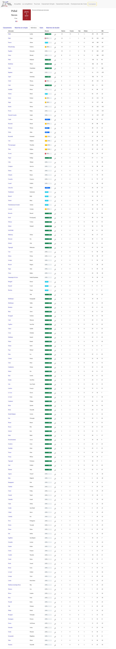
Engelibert (10, 538)
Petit (9, 418)
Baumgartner (11, 482)
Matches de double (52, 28)
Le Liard (10, 397)
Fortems (10, 546)
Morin (9, 409)
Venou (9, 55)
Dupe (9, 350)
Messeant (10, 128)
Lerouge (10, 260)
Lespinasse (10, 401)
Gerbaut (10, 358)
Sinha (9, 435)
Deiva (9, 520)
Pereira (9, 110)
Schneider (10, 627)
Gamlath (10, 555)
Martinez (10, 589)
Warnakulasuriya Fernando (14, 204)
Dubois (9, 170)
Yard (9, 465)
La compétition (27, 4)
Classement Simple (48, 4)
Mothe (9, 98)
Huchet (9, 106)
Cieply (9, 503)
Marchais (10, 290)
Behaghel (10, 281)
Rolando (10, 243)
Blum (9, 311)
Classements (7, 28)
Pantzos (10, 42)
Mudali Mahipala (11, 414)
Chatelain (10, 486)
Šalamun (10, 469)
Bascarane (10, 123)
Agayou (10, 473)
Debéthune (10, 337)
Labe (9, 384)
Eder (9, 533)
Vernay (9, 456)
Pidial (9, 34)
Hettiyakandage (11, 46)
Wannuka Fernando (12, 115)
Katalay (9, 380)
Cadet (9, 85)
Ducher (9, 525)
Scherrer (10, 431)
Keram (9, 567)
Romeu (9, 426)
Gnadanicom (11, 367)
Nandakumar (11, 192)
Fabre (9, 354)
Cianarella (10, 499)
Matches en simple (21, 28)
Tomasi (9, 452)
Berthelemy (10, 64)
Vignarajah (10, 247)
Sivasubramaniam (12, 439)
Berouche (10, 213)
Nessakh (10, 602)
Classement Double (62, 4)
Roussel (10, 196)
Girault (9, 559)
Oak (9, 606)
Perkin (9, 132)
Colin (9, 162)
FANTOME (10, 230)
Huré (9, 375)
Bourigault (10, 315)
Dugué (9, 157)
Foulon (9, 550)
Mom (9, 597)
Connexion (92, 4)
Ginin (9, 362)
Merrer (9, 593)
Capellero (10, 324)
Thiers (9, 149)
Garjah (9, 119)
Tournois (37, 4)
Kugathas (10, 51)
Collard (9, 512)
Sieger (9, 102)
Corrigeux (10, 166)
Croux (9, 333)
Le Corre (10, 392)
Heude (9, 563)
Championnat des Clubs (79, 4)
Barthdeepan (11, 298)
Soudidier (10, 89)
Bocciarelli (10, 136)
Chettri (9, 491)
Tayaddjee (10, 448)
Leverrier (10, 209)
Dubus (9, 341)
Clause (9, 328)
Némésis (34, 28)
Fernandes (10, 179)
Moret (9, 405)
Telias (9, 640)
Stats (41, 28)
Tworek (9, 153)
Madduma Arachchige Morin (14, 584)
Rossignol (10, 614)
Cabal (9, 320)
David (9, 217)
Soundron (10, 444)
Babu (9, 478)
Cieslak (9, 508)
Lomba (9, 580)
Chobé (9, 81)
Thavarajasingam (11, 145)
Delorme (10, 222)
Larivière (10, 388)
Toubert (9, 93)
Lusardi (9, 183)
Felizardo (10, 175)
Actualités (17, 4)
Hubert (9, 371)
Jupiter (9, 76)
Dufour (9, 226)
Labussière (10, 187)
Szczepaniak (10, 636)
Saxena (9, 623)
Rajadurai (10, 72)
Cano (9, 140)
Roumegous (10, 619)
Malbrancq (10, 234)
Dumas (9, 345)
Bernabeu (10, 307)
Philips (9, 610)
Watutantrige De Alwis (13, 277)
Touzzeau (10, 644)
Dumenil (10, 286)
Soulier (9, 631)
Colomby (10, 516)
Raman (9, 422)
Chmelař (10, 495)
